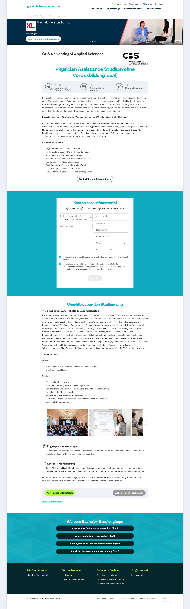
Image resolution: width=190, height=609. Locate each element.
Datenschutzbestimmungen (74, 266)
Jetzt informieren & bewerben (43, 38)
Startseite (30, 16)
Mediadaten (67, 575)
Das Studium (96, 8)
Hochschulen (103, 257)
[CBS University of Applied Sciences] (135, 58)
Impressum (101, 598)
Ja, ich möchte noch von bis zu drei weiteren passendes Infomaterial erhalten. (95, 258)
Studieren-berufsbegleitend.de (110, 583)
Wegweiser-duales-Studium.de (110, 579)
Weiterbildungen (154, 8)
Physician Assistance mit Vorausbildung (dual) (95, 551)
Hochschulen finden (133, 8)
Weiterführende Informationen (95, 179)
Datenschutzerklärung (116, 598)
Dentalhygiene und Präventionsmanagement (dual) (95, 543)
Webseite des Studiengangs (129, 492)
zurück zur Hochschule (52, 501)
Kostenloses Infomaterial (60, 492)
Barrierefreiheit (153, 598)
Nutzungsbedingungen (98, 264)
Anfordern (95, 278)
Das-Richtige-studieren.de (108, 575)
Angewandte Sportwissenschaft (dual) (95, 535)
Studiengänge (113, 8)
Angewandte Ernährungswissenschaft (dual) (95, 528)
